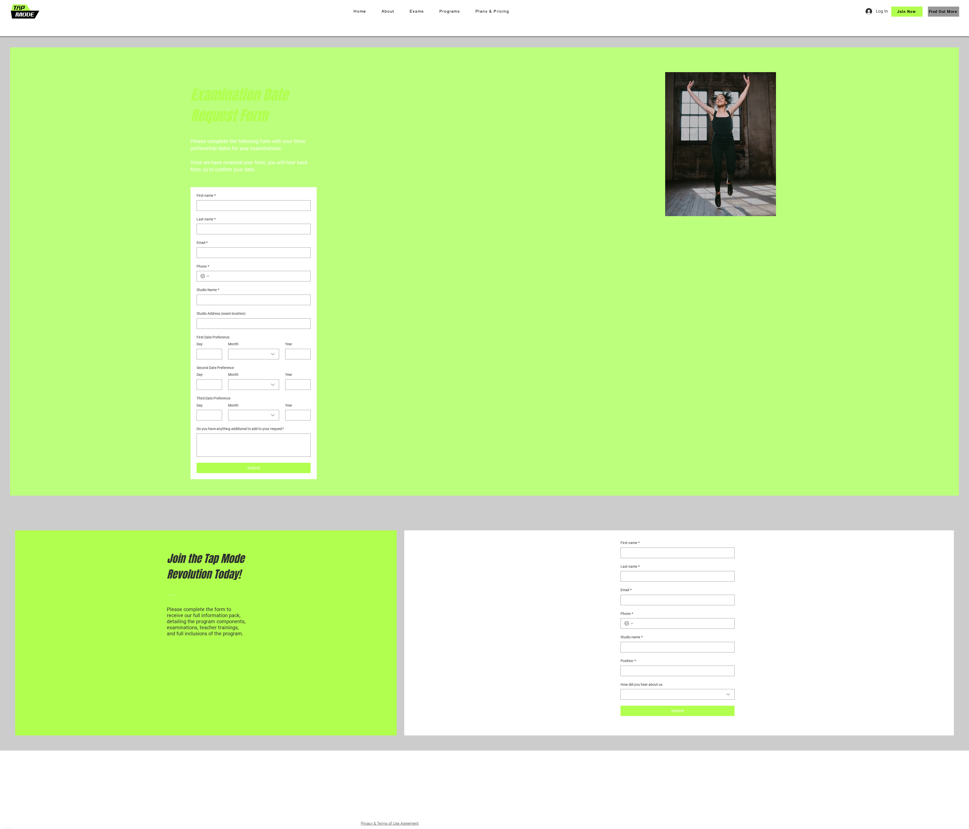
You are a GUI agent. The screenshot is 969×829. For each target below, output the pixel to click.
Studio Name (208, 290)
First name (206, 195)
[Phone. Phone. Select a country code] (205, 276)
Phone (203, 266)
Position (628, 661)
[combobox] (253, 354)
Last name (206, 219)
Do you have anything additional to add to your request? (240, 429)
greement (411, 823)
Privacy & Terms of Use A (382, 823)
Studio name (632, 637)
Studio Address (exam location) (221, 313)
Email (202, 243)
